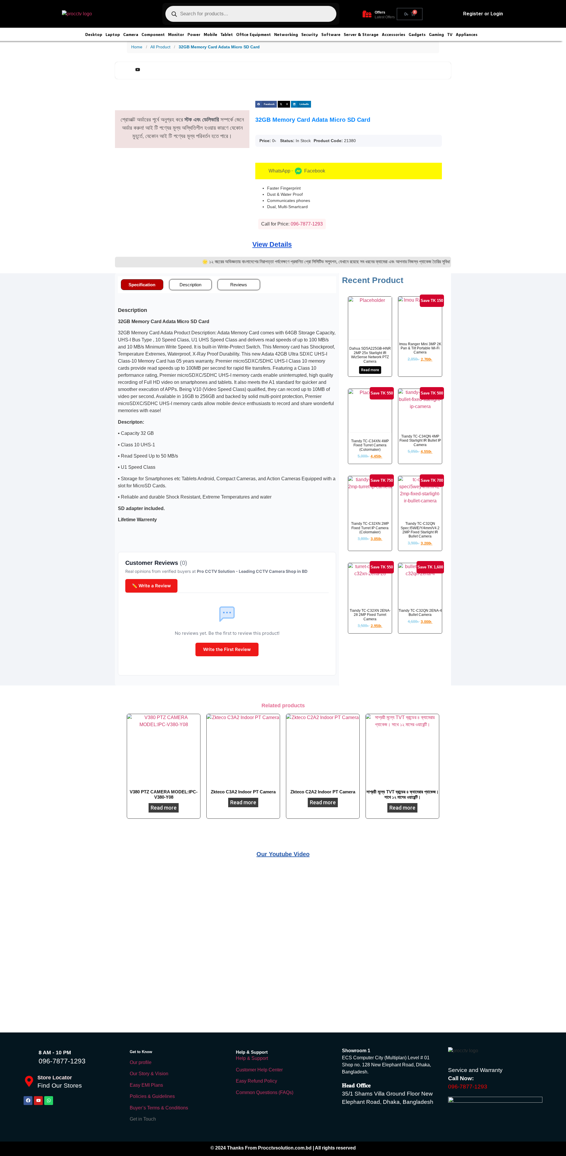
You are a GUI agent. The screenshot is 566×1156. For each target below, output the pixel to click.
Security (309, 34)
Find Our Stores (59, 1085)
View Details (272, 244)
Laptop (113, 34)
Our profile (141, 1062)
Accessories (393, 34)
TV (450, 34)
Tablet (227, 34)
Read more (370, 370)
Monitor (176, 34)
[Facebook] (28, 1100)
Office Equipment (253, 34)
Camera (130, 34)
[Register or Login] (455, 13)
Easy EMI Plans (146, 1085)
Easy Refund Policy (256, 1080)
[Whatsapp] (48, 1100)
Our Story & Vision (149, 1073)
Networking (286, 34)
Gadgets (417, 34)
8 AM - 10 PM (55, 1052)
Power (193, 34)
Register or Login (483, 14)
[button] (266, 104)
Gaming (436, 34)
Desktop (93, 34)
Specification (142, 284)
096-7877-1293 (62, 1061)
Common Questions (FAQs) (264, 1092)
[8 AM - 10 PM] (29, 1057)
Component (153, 34)
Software (330, 34)
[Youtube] (38, 1100)
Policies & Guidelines (152, 1096)
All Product (160, 47)
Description (190, 284)
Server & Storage (361, 34)
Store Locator (54, 1078)
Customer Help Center (259, 1069)
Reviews (238, 284)
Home (136, 47)
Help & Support (252, 1058)
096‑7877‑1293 (307, 223)
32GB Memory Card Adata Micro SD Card (219, 47)
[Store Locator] (29, 1081)
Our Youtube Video (283, 854)
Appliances (467, 34)
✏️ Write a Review (151, 585)
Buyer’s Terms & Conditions (159, 1107)
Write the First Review (227, 649)
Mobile (210, 34)
